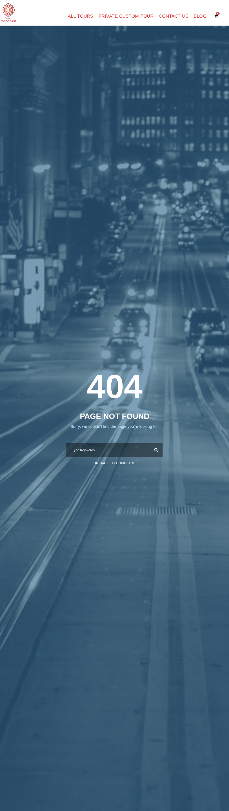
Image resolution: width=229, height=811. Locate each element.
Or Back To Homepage (114, 463)
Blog (200, 16)
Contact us (173, 16)
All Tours (80, 16)
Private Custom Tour (126, 16)
